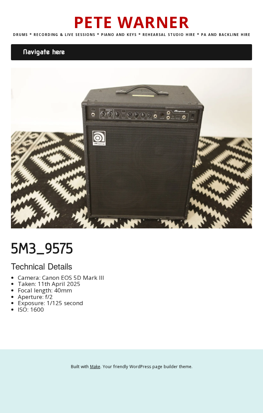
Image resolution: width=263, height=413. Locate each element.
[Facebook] (121, 387)
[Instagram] (141, 387)
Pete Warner (132, 22)
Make (95, 367)
